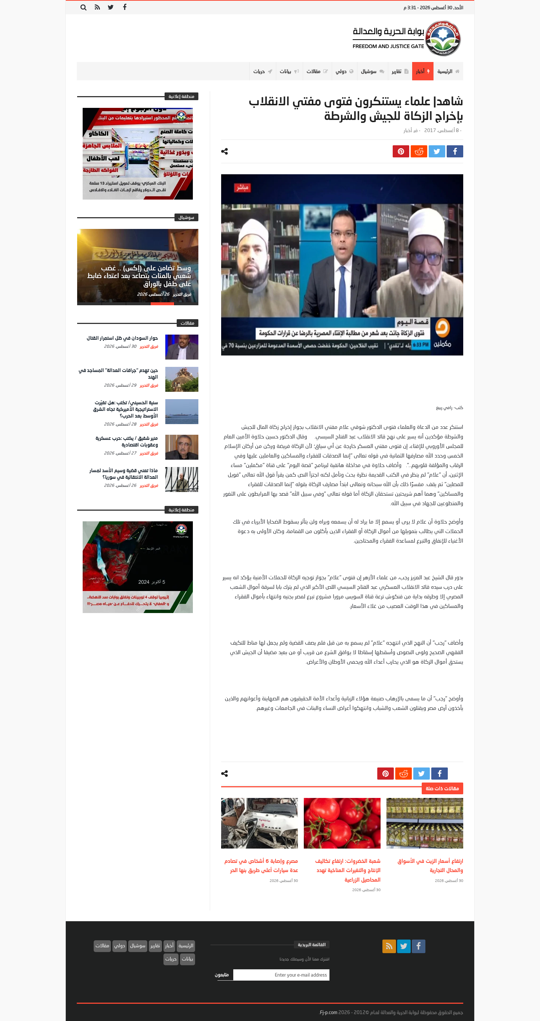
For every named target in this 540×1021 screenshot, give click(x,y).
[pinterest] (401, 151)
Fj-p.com (328, 1012)
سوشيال (137, 945)
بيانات (187, 959)
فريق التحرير (181, 294)
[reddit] (419, 151)
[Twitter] (111, 7)
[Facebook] (124, 7)
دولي (119, 945)
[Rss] (97, 7)
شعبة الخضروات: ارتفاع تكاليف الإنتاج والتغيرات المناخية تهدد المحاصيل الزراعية (348, 870)
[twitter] (437, 151)
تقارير (155, 945)
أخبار (408, 130)
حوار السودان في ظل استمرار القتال (122, 338)
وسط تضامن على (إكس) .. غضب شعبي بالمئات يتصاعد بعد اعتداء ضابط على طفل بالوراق (139, 276)
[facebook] (455, 151)
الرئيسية (186, 945)
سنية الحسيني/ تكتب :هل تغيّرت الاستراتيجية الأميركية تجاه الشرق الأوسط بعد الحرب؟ (125, 409)
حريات (171, 959)
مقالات (102, 945)
